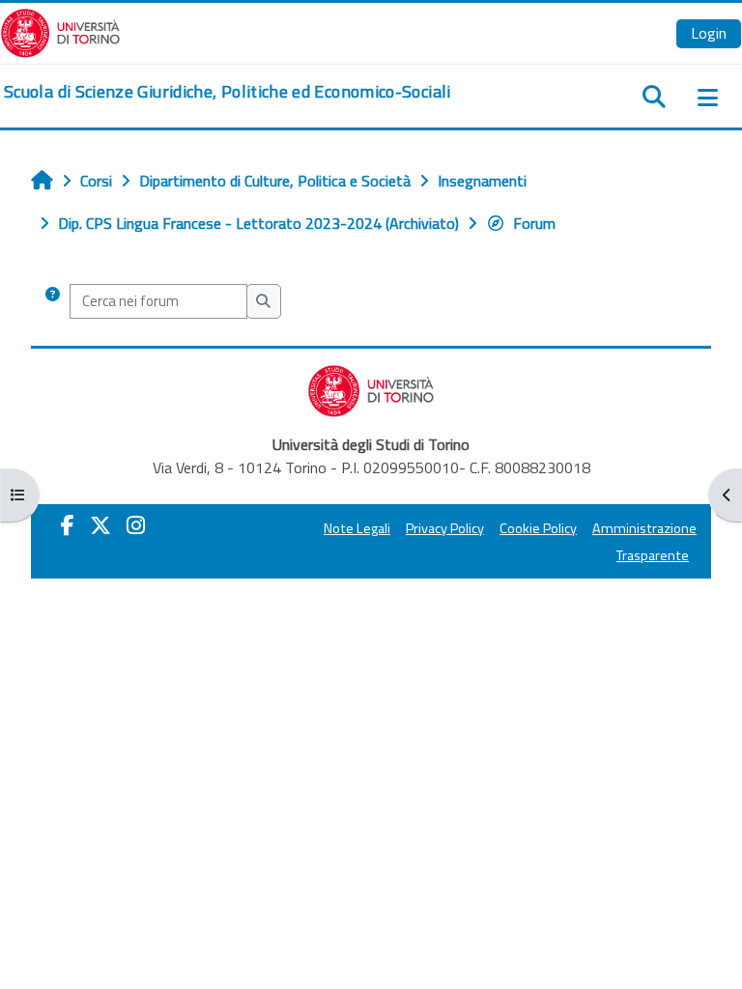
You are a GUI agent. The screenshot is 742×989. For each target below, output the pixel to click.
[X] (100, 525)
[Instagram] (136, 525)
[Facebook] (67, 525)
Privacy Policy (445, 528)
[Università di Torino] (60, 30)
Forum (534, 223)
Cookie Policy (538, 528)
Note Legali (357, 528)
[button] (52, 301)
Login (709, 32)
